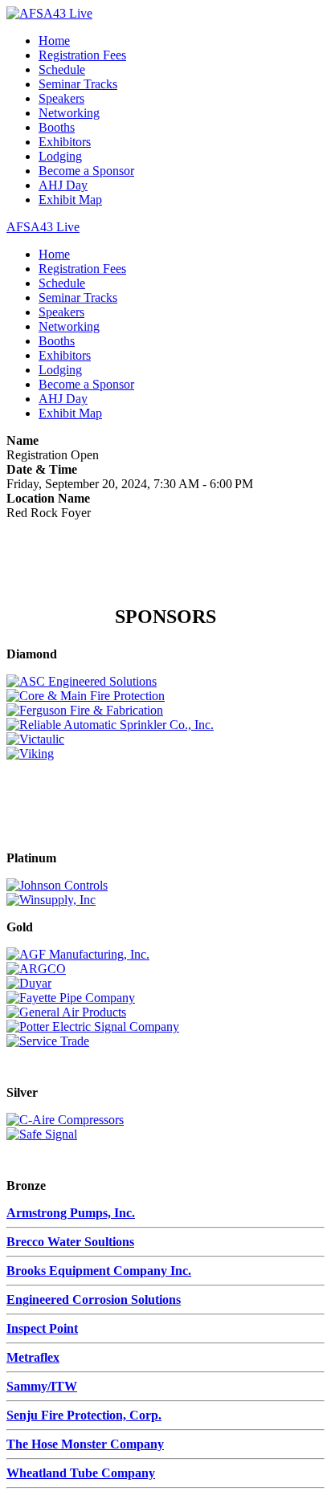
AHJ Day (63, 185)
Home (54, 40)
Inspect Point (42, 1328)
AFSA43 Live (43, 227)
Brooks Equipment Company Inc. (98, 1270)
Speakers (61, 98)
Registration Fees (82, 55)
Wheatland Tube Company (80, 1473)
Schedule (62, 69)
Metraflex (32, 1357)
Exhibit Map (70, 199)
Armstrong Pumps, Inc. (70, 1213)
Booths (57, 127)
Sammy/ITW (41, 1386)
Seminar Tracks (78, 84)
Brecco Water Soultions (70, 1242)
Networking (69, 113)
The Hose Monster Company (85, 1444)
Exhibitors (65, 142)
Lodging (60, 156)
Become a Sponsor (86, 170)
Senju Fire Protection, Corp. (83, 1415)
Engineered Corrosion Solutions (93, 1299)
